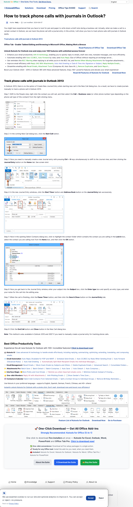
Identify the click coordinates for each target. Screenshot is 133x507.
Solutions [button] (29, 8)
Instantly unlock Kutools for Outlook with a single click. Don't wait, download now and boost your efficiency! (47, 387)
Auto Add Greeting (31, 362)
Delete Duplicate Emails (82, 365)
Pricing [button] (52, 8)
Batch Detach (38, 368)
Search (94, 8)
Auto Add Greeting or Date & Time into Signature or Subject (78, 63)
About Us (93, 482)
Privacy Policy (72, 482)
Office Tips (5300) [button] (66, 8)
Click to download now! (82, 348)
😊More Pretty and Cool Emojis (33, 372)
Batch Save (25, 368)
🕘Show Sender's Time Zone (77, 375)
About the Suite (43, 462)
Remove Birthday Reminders (108, 379)
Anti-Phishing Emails (55, 375)
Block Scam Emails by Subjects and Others (53, 365)
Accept (91, 498)
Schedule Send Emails (65, 359)
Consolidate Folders (118, 365)
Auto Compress (92, 368)
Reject (101, 498)
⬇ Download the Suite (66, 462)
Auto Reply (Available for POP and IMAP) (38, 359)
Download (41, 8)
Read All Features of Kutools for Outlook (91, 73)
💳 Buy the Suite (90, 462)
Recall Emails (28, 365)
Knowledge (32, 482)
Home (13, 482)
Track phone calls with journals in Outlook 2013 (23, 39)
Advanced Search (101, 365)
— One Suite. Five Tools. (28, 2)
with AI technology (40, 55)
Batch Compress (52, 368)
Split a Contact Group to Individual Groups (77, 379)
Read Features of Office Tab (91, 48)
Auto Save (66, 368)
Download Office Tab (116, 48)
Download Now (119, 73)
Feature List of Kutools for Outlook (74, 420)
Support (82, 8)
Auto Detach (78, 368)
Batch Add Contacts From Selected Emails (41, 379)
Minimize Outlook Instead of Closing (98, 372)
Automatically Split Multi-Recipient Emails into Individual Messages (68, 362)
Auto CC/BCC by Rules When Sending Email (94, 359)
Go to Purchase (115, 420)
